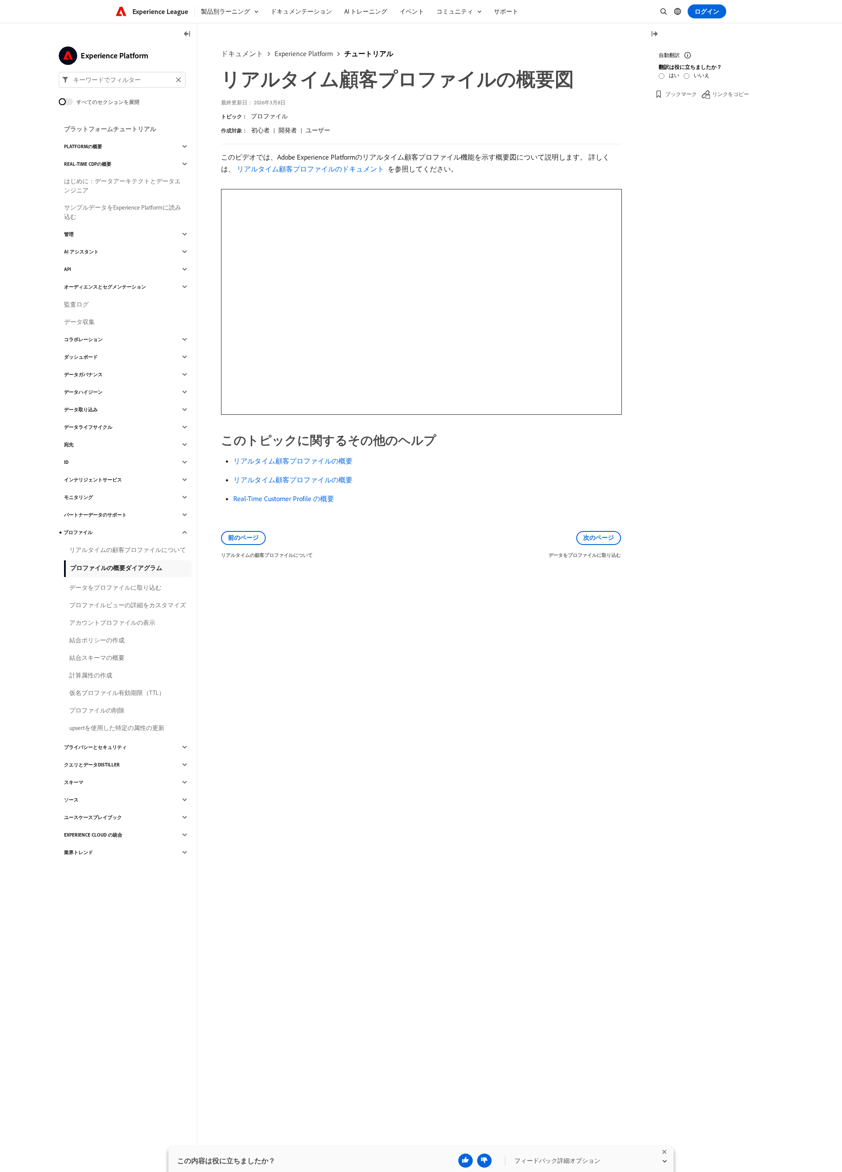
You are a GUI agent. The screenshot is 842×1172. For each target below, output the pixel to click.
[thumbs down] (484, 1161)
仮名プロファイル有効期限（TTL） (117, 693)
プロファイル (269, 116)
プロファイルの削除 (97, 710)
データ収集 (79, 322)
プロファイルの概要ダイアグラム (116, 568)
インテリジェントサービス (93, 480)
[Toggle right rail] (654, 34)
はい (674, 75)
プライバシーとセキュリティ (95, 747)
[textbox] (122, 80)
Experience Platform (304, 53)
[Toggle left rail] (187, 34)
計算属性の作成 (90, 675)
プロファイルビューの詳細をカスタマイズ (127, 605)
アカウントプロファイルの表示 (112, 623)
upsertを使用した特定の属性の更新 (116, 728)
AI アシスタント (81, 252)
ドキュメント (242, 53)
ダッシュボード (81, 357)
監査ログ (76, 304)
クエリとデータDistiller (92, 765)
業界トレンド (78, 852)
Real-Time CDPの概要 (87, 164)
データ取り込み (81, 409)
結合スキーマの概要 (97, 658)
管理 (69, 234)
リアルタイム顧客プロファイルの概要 (293, 460)
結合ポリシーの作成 (97, 640)
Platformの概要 (83, 146)
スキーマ (73, 782)
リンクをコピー (730, 94)
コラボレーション (83, 339)
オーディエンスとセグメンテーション (105, 287)
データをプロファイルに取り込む (115, 587)
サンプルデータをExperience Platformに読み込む (122, 212)
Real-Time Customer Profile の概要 (283, 498)
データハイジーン (83, 392)
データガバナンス (83, 374)
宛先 (69, 445)
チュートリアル (368, 53)
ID (66, 462)
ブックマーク (681, 94)
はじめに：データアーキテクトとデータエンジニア (122, 185)
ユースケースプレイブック (93, 817)
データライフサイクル (88, 427)
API (67, 269)
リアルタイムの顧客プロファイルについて (127, 550)
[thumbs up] (465, 1161)
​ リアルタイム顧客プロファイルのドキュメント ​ (310, 168)
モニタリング (78, 497)
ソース (71, 800)
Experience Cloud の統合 (93, 835)
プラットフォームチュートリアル (110, 129)
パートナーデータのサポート (95, 515)
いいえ (702, 75)
